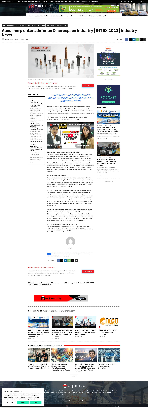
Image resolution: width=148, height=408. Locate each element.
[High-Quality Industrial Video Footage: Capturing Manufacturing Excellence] (39, 355)
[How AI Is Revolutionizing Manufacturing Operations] (109, 355)
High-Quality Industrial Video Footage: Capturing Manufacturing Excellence (39, 366)
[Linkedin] (128, 1)
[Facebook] (121, 1)
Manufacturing (41, 25)
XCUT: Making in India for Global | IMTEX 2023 (79, 283)
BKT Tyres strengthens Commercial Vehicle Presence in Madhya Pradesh (36, 147)
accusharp (54, 253)
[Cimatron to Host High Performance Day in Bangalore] (109, 322)
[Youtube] (134, 1)
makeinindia (66, 256)
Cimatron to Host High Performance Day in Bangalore (108, 332)
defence (72, 253)
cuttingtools (66, 253)
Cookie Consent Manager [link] (9, 391)
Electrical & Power (100, 125)
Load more (73, 376)
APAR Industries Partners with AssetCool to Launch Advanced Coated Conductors (36, 104)
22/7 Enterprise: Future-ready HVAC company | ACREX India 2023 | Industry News (43, 284)
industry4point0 (51, 256)
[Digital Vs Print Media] (61, 301)
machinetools (59, 256)
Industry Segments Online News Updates (56, 25)
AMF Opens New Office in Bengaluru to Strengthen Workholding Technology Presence (106, 162)
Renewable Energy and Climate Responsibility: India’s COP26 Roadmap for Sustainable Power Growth (85, 368)
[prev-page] (98, 176)
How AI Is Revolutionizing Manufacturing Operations (108, 366)
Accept (35, 402)
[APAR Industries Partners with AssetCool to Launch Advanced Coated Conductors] (108, 117)
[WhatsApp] (137, 39)
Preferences (10, 402)
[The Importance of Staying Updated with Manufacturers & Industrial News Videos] (62, 355)
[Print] (144, 39)
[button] (117, 15)
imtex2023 (81, 253)
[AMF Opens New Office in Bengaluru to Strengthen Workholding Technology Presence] (108, 149)
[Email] (141, 39)
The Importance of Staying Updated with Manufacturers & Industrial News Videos (60, 367)
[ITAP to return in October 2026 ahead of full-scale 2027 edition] (85, 322)
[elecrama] (108, 75)
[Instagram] (125, 1)
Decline (22, 402)
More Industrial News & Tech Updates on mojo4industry (51, 311)
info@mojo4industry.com (77, 397)
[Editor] (3, 39)
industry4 (87, 253)
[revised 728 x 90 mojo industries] (89, 12)
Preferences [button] (35, 399)
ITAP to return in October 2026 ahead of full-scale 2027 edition (85, 332)
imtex (77, 253)
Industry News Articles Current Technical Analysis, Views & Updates (19, 25)
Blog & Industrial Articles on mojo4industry (45, 345)
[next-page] (100, 176)
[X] (131, 1)
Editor (7, 39)
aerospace (60, 253)
